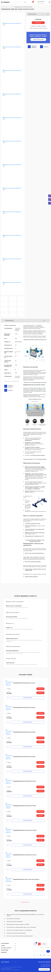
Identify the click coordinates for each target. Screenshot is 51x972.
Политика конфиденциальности (6, 968)
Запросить (40, 688)
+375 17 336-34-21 (40, 1)
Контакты (4, 952)
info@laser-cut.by (41, 3)
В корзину (38, 22)
